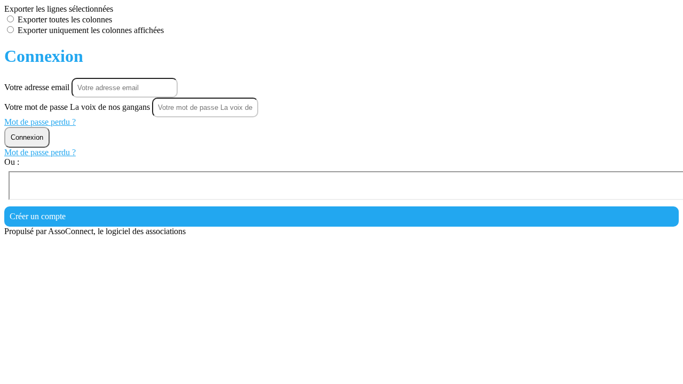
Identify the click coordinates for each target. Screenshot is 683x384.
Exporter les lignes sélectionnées (58, 8)
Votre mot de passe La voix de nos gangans (77, 106)
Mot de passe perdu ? (40, 121)
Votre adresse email (38, 87)
